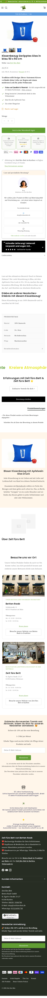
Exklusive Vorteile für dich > (23, 389)
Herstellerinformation (11, 349)
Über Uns (26, 978)
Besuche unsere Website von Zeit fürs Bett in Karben (23, 702)
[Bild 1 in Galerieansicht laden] (23, 31)
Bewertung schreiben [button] (23, 399)
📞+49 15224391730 (23, 222)
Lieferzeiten (7, 255)
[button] (23, 422)
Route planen (23, 626)
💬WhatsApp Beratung (23, 230)
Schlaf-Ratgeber (15, 978)
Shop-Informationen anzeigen (14, 166)
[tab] (36, 408)
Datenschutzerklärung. (23, 769)
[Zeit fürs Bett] (23, 7)
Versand (21, 72)
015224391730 (17, 908)
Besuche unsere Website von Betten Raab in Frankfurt (23, 632)
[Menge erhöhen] (13, 120)
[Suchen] (7, 7)
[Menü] (2, 7)
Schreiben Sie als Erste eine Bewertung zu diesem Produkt (23, 422)
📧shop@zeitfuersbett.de (23, 214)
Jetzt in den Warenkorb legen (23, 130)
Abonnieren (23, 758)
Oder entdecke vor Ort (17, 235)
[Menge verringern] (4, 120)
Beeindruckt (21, 486)
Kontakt (33, 978)
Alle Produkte (6, 981)
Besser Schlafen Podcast (20, 981)
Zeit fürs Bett (15, 63)
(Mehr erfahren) (26, 90)
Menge (4, 116)
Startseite (4, 978)
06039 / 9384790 (15, 902)
